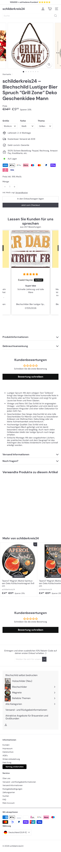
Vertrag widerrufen (14, 766)
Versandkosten (21, 192)
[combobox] (30, 15)
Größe (6, 121)
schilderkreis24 (14, 9)
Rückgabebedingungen (12, 789)
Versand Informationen (13, 785)
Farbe (23, 121)
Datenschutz (8, 752)
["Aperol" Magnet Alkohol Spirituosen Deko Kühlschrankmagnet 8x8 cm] (18, 569)
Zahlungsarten (9, 792)
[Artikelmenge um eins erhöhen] (14, 186)
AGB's (5, 755)
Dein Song (7, 762)
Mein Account (9, 803)
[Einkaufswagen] (49, 8)
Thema (41, 121)
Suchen (6, 796)
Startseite (7, 74)
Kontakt (6, 745)
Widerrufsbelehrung (11, 759)
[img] (30, 274)
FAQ (4, 799)
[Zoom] (49, 64)
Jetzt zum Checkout (30, 205)
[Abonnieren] (44, 659)
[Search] (55, 15)
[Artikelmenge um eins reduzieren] (5, 186)
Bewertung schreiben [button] (30, 376)
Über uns (6, 778)
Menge (6, 181)
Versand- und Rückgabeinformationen (19, 782)
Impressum (8, 748)
